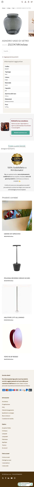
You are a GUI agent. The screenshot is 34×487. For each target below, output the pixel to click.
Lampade (4, 433)
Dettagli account (6, 460)
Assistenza (5, 401)
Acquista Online (6, 428)
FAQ (3, 407)
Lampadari (5, 436)
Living (8, 8)
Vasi (13, 8)
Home (3, 8)
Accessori (4, 448)
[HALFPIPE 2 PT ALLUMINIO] (17, 299)
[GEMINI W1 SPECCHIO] (17, 216)
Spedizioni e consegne (8, 413)
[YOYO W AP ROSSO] (17, 339)
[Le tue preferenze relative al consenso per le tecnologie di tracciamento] (31, 484)
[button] (32, 2)
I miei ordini (5, 466)
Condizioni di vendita (7, 418)
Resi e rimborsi (6, 415)
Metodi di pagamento (8, 410)
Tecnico (4, 445)
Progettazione (6, 404)
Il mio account (6, 457)
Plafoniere (5, 439)
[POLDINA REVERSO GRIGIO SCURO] (17, 257)
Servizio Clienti (19, 383)
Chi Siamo (4, 431)
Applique (4, 442)
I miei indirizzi (6, 463)
